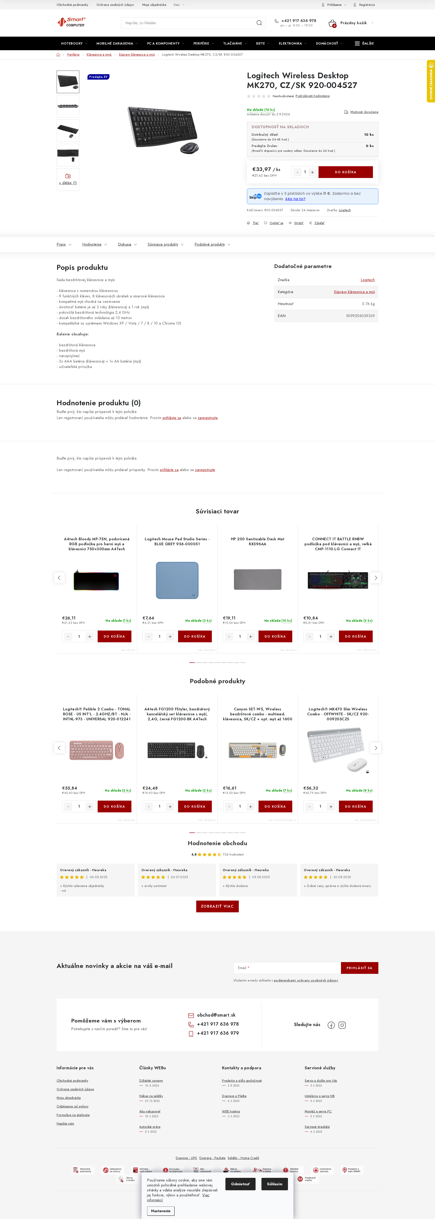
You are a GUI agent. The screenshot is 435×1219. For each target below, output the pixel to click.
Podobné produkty (210, 244)
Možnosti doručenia (364, 112)
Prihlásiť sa (360, 968)
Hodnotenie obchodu (217, 843)
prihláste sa (172, 417)
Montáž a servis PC (318, 1111)
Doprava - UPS (186, 1158)
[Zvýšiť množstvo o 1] (312, 172)
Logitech (345, 210)
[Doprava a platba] (262, 1170)
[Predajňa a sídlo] (352, 1170)
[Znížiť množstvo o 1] (297, 172)
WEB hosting (231, 1111)
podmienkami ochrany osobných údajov (306, 980)
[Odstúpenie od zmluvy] (113, 1170)
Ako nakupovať (150, 1111)
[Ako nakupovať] (202, 1170)
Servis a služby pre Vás (321, 1080)
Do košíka (346, 172)
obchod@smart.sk (216, 1015)
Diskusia (124, 244)
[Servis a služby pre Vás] (127, 1178)
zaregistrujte (208, 417)
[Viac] (364, 43)
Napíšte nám (65, 1123)
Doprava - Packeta (212, 1158)
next (375, 577)
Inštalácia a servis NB (320, 1096)
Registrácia (367, 4)
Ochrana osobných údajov (115, 4)
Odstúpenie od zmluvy (72, 1106)
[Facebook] (331, 1025)
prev (59, 577)
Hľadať (259, 23)
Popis (61, 244)
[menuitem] (74, 43)
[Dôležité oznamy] (292, 1170)
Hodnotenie (92, 244)
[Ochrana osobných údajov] (142, 1170)
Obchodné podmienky (72, 4)
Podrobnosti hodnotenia (313, 96)
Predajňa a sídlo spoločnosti (242, 1080)
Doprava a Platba (234, 1096)
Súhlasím (274, 1184)
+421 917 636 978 (298, 21)
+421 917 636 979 (218, 1033)
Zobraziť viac (217, 906)
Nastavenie (161, 1211)
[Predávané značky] (307, 1178)
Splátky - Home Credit (243, 1158)
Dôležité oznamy (151, 1080)
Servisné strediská (317, 1126)
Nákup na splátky (151, 1096)
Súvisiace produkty (163, 244)
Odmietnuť (240, 1184)
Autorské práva (149, 1126)
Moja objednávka (154, 4)
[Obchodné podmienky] (83, 1170)
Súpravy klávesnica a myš (354, 291)
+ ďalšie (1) (68, 182)
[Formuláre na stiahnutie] (172, 1170)
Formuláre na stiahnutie (73, 1115)
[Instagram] (342, 1025)
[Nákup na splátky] (232, 1170)
